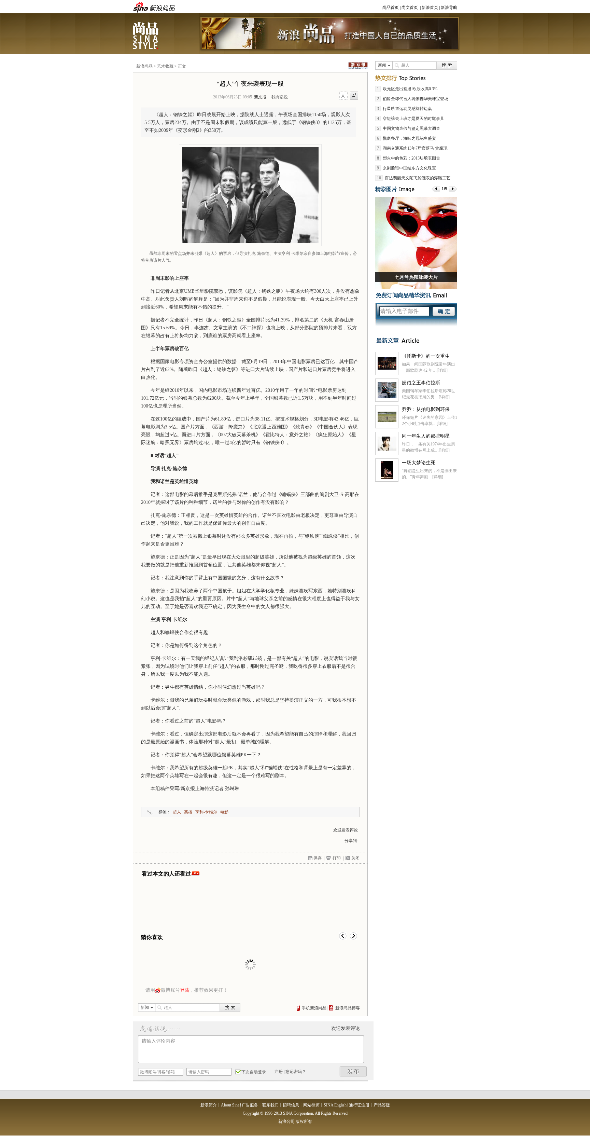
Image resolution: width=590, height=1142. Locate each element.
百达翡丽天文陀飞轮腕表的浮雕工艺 (417, 178)
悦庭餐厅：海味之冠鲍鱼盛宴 (409, 138)
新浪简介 (208, 1105)
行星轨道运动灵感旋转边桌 (407, 108)
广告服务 (250, 1105)
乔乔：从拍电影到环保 (426, 409)
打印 (337, 858)
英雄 (188, 812)
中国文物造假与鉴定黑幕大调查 (411, 128)
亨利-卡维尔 (206, 812)
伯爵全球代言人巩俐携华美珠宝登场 (415, 98)
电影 (224, 812)
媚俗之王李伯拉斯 (421, 382)
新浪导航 (449, 7)
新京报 (260, 97)
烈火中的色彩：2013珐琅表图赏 (411, 158)
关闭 (355, 858)
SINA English (335, 1105)
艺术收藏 (165, 66)
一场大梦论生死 (418, 462)
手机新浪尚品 (314, 1008)
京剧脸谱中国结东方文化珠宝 (409, 168)
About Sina (230, 1105)
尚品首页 (390, 7)
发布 (353, 1071)
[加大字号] (354, 96)
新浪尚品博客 (347, 1008)
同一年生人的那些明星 (426, 436)
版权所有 (304, 1121)
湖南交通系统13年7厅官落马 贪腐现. (415, 148)
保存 (317, 858)
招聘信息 (291, 1105)
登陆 (184, 990)
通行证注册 (359, 1105)
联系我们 (270, 1105)
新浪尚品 (146, 35)
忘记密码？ (295, 1071)
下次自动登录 (253, 1072)
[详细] (442, 370)
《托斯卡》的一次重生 (426, 356)
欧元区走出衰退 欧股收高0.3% (410, 88)
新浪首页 (430, 7)
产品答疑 (382, 1105)
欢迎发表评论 (345, 830)
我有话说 (279, 97)
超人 (177, 812)
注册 (279, 1071)
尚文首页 (410, 7)
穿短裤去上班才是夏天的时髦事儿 (413, 118)
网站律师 (311, 1105)
